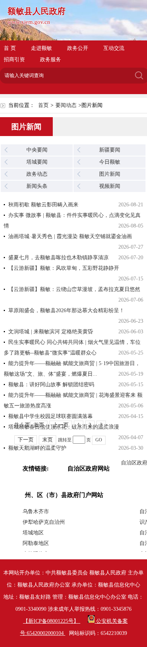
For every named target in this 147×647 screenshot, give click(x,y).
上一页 (61, 425)
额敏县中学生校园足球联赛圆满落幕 (50, 416)
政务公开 (77, 48)
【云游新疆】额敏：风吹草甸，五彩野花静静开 (63, 268)
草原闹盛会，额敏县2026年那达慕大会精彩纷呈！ (66, 310)
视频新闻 (109, 186)
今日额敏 (109, 162)
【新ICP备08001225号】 (51, 621)
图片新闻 (109, 174)
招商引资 (14, 59)
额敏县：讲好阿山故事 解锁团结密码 (51, 384)
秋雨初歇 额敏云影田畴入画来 (43, 204)
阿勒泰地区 (36, 543)
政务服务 (50, 59)
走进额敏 (41, 48)
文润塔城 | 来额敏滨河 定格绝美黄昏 (50, 331)
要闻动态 (66, 105)
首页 (43, 105)
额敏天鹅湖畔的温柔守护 (37, 448)
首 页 (10, 48)
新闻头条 (36, 186)
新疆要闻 (109, 150)
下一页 (26, 440)
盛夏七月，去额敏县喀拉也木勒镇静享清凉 (58, 257)
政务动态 (36, 174)
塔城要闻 (36, 162)
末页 (47, 440)
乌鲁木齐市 (36, 511)
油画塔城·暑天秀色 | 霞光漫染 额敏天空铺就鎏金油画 (70, 236)
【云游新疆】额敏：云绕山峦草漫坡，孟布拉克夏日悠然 (74, 289)
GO (98, 440)
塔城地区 (33, 533)
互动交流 (113, 48)
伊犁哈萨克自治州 (44, 522)
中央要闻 (36, 150)
